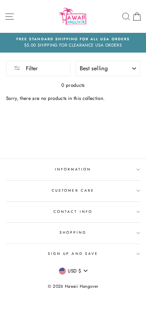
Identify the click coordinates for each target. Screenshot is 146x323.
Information (73, 169)
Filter (31, 68)
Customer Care (73, 190)
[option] (73, 42)
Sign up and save (73, 253)
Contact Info (73, 211)
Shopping (73, 232)
